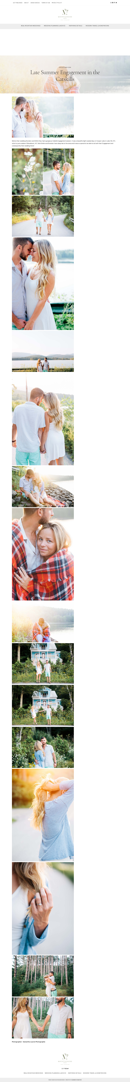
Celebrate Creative (76, 1079)
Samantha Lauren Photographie (33, 1042)
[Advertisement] (65, 42)
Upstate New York (65, 67)
